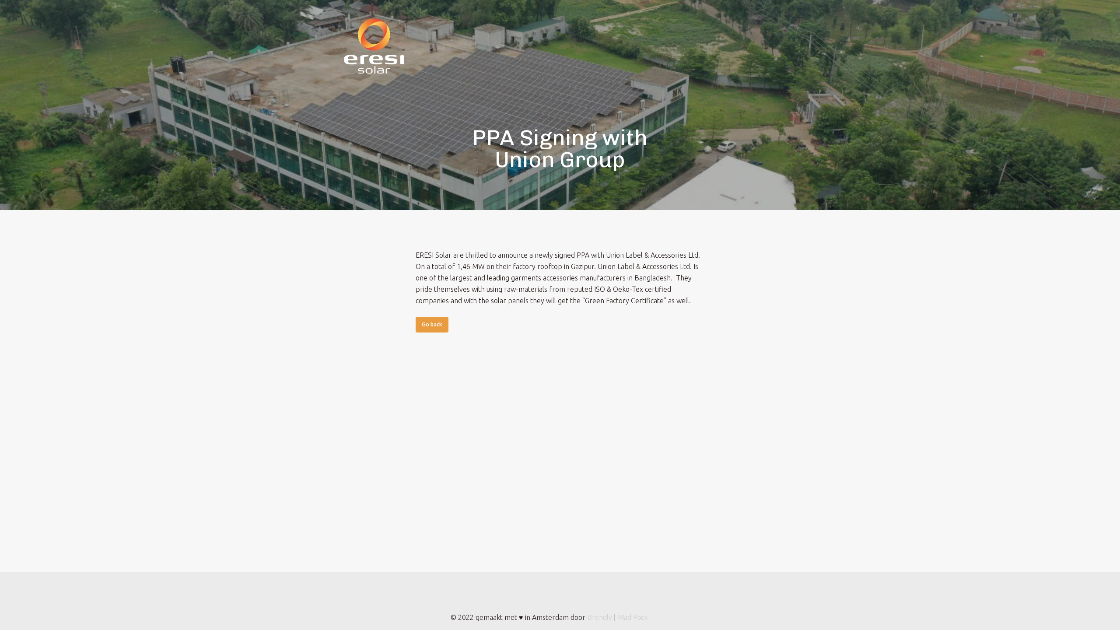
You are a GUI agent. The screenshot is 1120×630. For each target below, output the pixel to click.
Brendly (599, 617)
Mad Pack (633, 617)
